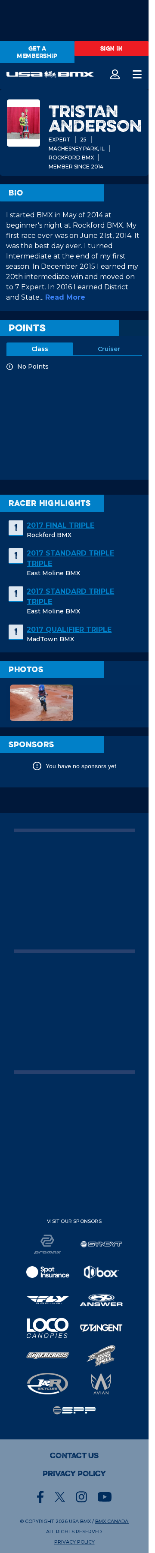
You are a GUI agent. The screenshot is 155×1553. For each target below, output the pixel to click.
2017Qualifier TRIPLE (69, 629)
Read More (65, 297)
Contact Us (74, 1455)
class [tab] (39, 349)
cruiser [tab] (109, 349)
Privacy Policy (74, 1473)
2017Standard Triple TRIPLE (70, 558)
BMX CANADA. (112, 1521)
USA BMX (80, 1521)
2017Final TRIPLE (60, 525)
